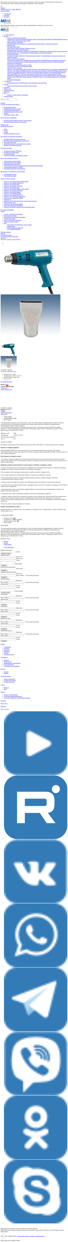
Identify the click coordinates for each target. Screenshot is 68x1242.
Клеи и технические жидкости (16, 59)
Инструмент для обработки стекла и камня (19, 65)
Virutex (7, 384)
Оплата (6, 84)
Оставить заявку (5, 592)
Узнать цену (4, 388)
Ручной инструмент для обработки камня (15, 155)
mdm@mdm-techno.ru (24, 1236)
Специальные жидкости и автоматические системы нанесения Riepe (36, 61)
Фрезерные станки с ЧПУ (23, 41)
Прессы (13, 41)
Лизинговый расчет (6, 389)
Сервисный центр (9, 90)
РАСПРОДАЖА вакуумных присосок (18, 51)
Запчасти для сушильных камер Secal (31, 74)
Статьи (15, 95)
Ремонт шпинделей (9, 679)
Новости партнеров (22, 95)
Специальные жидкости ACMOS (47, 62)
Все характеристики (6, 381)
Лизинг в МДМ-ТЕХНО (11, 695)
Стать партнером (42, 83)
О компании (7, 13)
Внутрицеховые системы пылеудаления (46, 44)
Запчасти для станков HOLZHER (52, 74)
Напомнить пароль (6, 553)
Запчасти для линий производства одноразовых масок (19, 207)
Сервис (3, 211)
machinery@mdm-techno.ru (37, 1236)
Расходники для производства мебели (18, 50)
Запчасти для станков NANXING (16, 72)
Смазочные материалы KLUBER (13, 204)
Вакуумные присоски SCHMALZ (29, 77)
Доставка (6, 15)
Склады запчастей (9, 682)
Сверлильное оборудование (44, 39)
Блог (5, 689)
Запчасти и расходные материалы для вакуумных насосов (31, 75)
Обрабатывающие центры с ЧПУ (13, 112)
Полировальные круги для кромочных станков (20, 53)
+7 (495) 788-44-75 (16, 9)
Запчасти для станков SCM (59, 69)
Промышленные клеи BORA (49, 60)
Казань (6, 543)
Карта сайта (4, 703)
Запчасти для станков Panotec (34, 72)
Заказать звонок (5, 11)
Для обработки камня (26, 66)
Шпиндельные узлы (53, 75)
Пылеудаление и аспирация (15, 42)
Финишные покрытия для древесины (14, 168)
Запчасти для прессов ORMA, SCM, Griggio (54, 71)
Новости (9, 95)
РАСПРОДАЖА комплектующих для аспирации (21, 44)
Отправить (4, 565)
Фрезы (13, 48)
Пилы (9, 48)
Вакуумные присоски (60, 51)
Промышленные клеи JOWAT (32, 60)
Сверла (17, 48)
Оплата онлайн (23, 86)
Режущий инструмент (13, 47)
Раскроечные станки (13, 39)
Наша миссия (16, 83)
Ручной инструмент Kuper (32, 56)
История (9, 83)
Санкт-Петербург (9, 547)
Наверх (3, 644)
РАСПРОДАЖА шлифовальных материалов (41, 51)
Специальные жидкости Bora (15, 60)
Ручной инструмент (13, 54)
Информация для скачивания (28, 83)
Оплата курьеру (32, 86)
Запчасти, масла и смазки (14, 68)
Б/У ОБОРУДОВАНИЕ (13, 80)
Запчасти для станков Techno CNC (42, 69)
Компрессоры (11, 45)
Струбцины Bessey (45, 56)
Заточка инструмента (10, 680)
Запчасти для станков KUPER (51, 72)
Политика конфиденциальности (13, 696)
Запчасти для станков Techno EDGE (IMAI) (19, 69)
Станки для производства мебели (16, 38)
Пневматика (10, 75)
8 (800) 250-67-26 (5, 9)
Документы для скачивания (12, 666)
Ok (1, 6)
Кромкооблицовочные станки (27, 39)
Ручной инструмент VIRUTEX (16, 56)
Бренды (6, 673)
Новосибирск (8, 544)
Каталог (6, 36)
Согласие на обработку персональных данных (17, 698)
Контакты (7, 16)
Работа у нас (7, 89)
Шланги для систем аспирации (43, 53)
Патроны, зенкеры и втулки (27, 48)
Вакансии (7, 651)
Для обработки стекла (13, 66)
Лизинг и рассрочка (13, 86)
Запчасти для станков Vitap (33, 71)
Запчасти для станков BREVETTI (13, 195)
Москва (3, 8)
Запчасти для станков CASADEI (16, 71)
